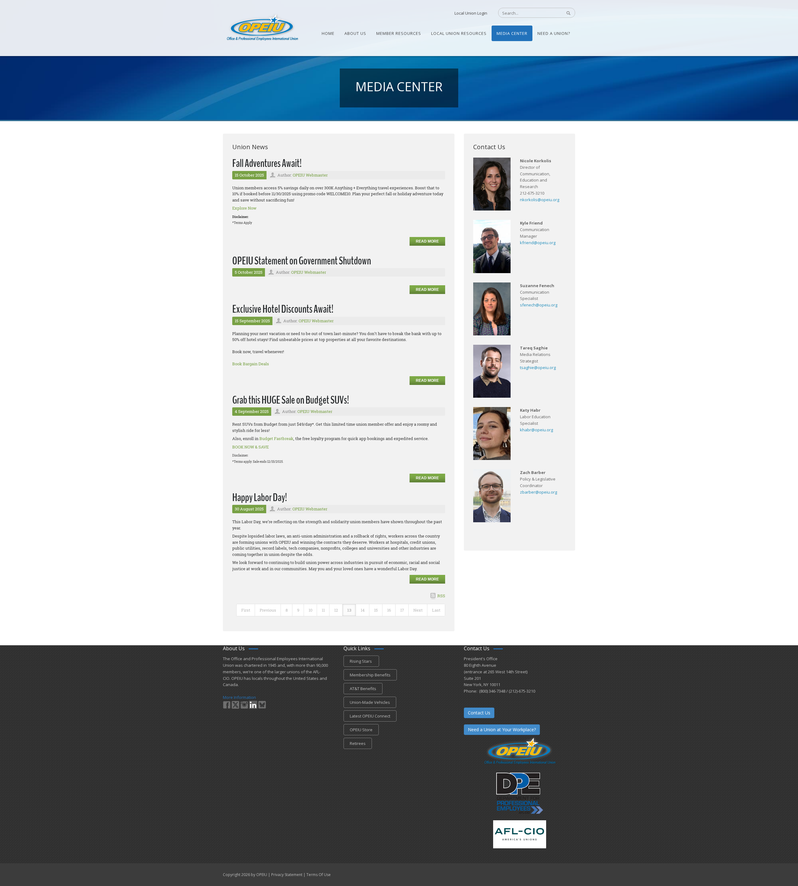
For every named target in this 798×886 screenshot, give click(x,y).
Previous (268, 610)
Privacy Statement (286, 874)
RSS (441, 596)
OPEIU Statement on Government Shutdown (301, 260)
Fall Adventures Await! (267, 163)
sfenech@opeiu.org (538, 305)
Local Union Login (470, 13)
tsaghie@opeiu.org (538, 367)
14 (363, 610)
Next (418, 610)
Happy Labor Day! (259, 497)
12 (336, 610)
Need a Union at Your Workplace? (502, 729)
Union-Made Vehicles (370, 702)
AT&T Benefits (363, 688)
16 (389, 610)
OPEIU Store (361, 729)
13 (349, 610)
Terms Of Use (318, 874)
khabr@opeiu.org (536, 430)
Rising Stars (361, 661)
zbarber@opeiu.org (538, 492)
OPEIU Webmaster (310, 175)
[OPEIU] (262, 27)
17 (402, 610)
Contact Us (479, 713)
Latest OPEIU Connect (370, 716)
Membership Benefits (370, 675)
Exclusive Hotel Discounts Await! (283, 309)
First (245, 610)
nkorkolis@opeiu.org (539, 199)
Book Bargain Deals (250, 364)
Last (436, 610)
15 (376, 610)
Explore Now (244, 208)
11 (323, 610)
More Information (239, 697)
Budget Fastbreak (276, 438)
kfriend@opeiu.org (537, 242)
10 (310, 610)
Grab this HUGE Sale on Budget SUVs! (290, 400)
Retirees (358, 743)
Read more (427, 241)
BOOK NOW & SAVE (250, 447)
